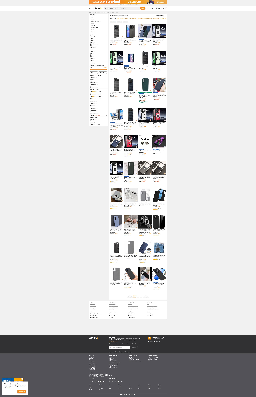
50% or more (94, 77)
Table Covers (92, 304)
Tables (91, 302)
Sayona (139, 384)
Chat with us (91, 357)
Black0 (148, 311)
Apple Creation (95, 45)
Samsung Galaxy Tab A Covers (96, 313)
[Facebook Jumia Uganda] (90, 381)
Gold (93, 60)
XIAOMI (159, 388)
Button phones (156, 18)
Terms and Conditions (113, 361)
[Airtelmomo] (115, 381)
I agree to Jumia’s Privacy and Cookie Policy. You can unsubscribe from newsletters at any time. (126, 344)
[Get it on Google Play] (157, 341)
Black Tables (92, 311)
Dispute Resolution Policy (113, 364)
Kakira (110, 384)
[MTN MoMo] (112, 381)
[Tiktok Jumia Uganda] (104, 381)
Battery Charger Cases (96, 21)
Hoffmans (101, 388)
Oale (119, 384)
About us (110, 357)
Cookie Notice (111, 366)
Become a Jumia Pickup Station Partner (136, 361)
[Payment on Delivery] (109, 381)
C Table (162, 18)
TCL (149, 388)
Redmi (130, 384)
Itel (99, 389)
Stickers (93, 31)
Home (90, 12)
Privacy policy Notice (113, 365)
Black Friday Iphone (94, 315)
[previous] (110, 18)
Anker (93, 40)
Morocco (156, 357)
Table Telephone (112, 302)
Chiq (90, 387)
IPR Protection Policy (113, 360)
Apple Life (94, 47)
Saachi (130, 387)
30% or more (94, 82)
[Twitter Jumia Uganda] (92, 381)
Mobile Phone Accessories (106, 12)
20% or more (94, 84)
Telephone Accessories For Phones (144, 18)
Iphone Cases (149, 313)
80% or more (94, 103)
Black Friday (111, 359)
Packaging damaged (96, 124)
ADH (90, 384)
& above (99, 91)
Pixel (119, 387)
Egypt (149, 357)
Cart (166, 8)
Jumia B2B (131, 360)
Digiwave (90, 389)
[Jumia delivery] (135, 5)
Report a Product (92, 368)
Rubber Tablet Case (94, 317)
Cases (113, 12)
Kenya (149, 360)
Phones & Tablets (96, 12)
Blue (93, 56)
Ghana (149, 358)
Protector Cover (131, 317)
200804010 (97, 376)
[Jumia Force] (128, 5)
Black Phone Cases (113, 311)
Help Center (91, 358)
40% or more (94, 79)
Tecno (159, 384)
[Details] (106, 115)
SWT (149, 387)
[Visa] (121, 381)
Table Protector (112, 315)
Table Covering (112, 304)
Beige (93, 51)
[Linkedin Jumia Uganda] (101, 381)
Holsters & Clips (94, 27)
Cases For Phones (132, 18)
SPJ (148, 384)
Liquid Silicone (131, 311)
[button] (122, 36)
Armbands (93, 19)
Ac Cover (130, 304)
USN (159, 387)
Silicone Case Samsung (113, 313)
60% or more (94, 105)
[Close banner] (22, 379)
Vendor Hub (131, 358)
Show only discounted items (98, 65)
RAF (119, 388)
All (92, 38)
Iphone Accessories (132, 313)
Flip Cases (93, 25)
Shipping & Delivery (92, 366)
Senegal (155, 359)
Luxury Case (111, 317)
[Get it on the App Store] (150, 341)
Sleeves (93, 29)
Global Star (101, 384)
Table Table (149, 302)
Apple (93, 42)
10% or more (94, 87)
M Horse (110, 387)
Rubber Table (149, 315)
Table (118, 18)
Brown (93, 58)
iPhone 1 (130, 315)
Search (142, 8)
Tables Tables (131, 302)
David (90, 388)
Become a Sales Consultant (134, 359)
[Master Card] (118, 381)
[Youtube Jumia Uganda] (98, 381)
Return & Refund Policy (113, 367)
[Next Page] (144, 296)
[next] (165, 18)
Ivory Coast (150, 359)
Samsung (130, 388)
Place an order (92, 363)
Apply (105, 67)
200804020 (102, 376)
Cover (148, 304)
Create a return (92, 369)
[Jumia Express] (95, 115)
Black (93, 53)
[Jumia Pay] (124, 5)
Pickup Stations (92, 367)
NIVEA (110, 388)
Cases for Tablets (124, 18)
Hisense (100, 387)
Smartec (140, 387)
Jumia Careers (111, 358)
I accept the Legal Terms (113, 341)
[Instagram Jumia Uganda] (95, 381)
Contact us (91, 359)
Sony (139, 388)
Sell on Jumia (93, 4)
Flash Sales (111, 368)
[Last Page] (147, 296)
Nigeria (155, 358)
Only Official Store (96, 119)
